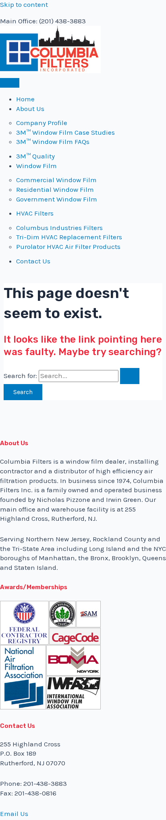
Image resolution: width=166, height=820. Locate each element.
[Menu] (9, 83)
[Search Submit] (129, 376)
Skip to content (24, 4)
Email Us (14, 814)
